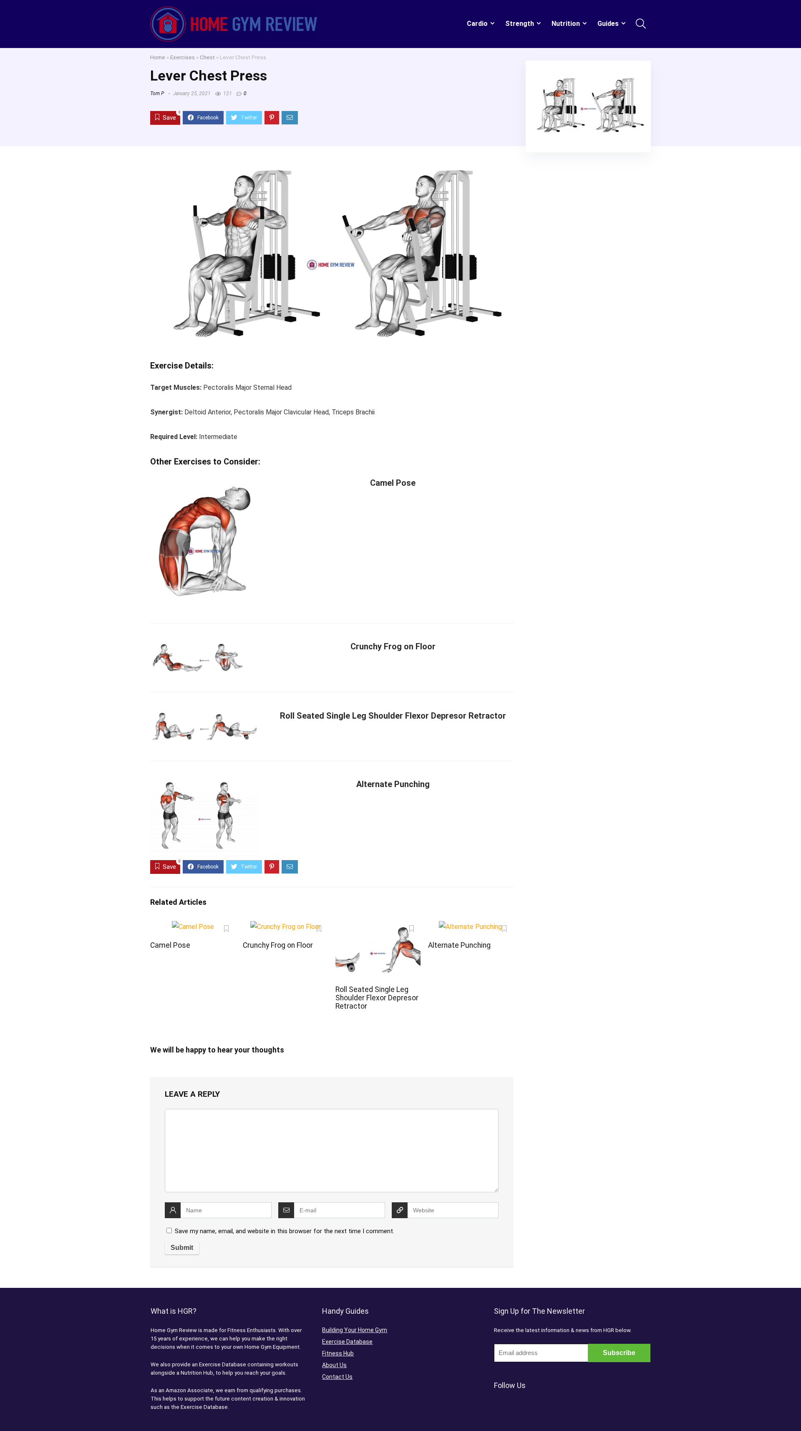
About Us (334, 1365)
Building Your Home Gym (354, 1330)
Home (157, 57)
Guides (608, 24)
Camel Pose (393, 483)
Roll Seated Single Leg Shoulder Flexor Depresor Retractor (393, 716)
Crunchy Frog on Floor (393, 646)
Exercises (182, 57)
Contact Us (337, 1376)
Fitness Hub (338, 1353)
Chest (207, 57)
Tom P (157, 93)
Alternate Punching (393, 784)
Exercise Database (347, 1341)
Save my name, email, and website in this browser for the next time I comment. (284, 1231)
